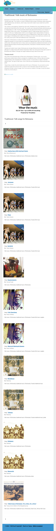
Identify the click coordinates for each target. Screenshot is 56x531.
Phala (9, 215)
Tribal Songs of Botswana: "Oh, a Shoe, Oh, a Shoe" (22, 503)
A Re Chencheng (12, 312)
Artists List (20, 8)
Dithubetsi (10, 441)
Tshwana (10, 412)
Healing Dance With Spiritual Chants (18, 151)
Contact (38, 8)
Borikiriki (10, 246)
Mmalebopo (11, 378)
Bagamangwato (12, 280)
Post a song (41, 12)
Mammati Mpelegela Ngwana (16, 346)
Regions (12, 8)
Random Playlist (29, 8)
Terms (30, 526)
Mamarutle (11, 471)
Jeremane (10, 182)
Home (6, 8)
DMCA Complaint (38, 526)
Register (47, 12)
